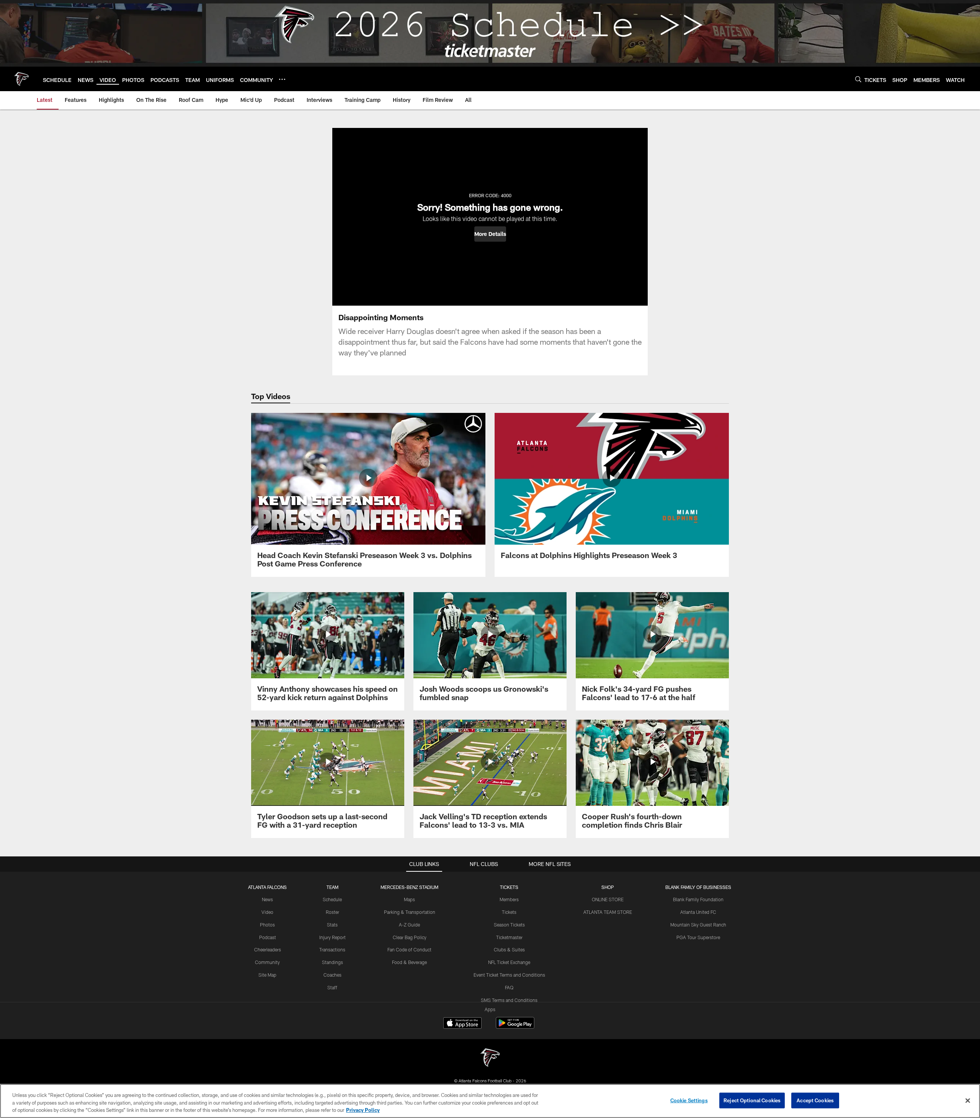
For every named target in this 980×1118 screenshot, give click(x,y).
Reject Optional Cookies (752, 1100)
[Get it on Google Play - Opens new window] (515, 1026)
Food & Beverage (409, 962)
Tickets (509, 912)
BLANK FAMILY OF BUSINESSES (698, 887)
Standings (332, 962)
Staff (332, 987)
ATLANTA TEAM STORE (607, 912)
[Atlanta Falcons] (490, 1058)
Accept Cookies (815, 1100)
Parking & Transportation (409, 912)
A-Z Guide (409, 924)
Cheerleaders (267, 949)
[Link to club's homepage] (21, 79)
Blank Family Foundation (698, 899)
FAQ (509, 987)
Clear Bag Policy (409, 937)
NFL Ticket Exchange (509, 962)
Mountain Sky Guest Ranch (698, 924)
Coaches (332, 974)
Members (509, 899)
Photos (267, 924)
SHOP (607, 887)
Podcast (267, 937)
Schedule (332, 899)
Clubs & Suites (509, 949)
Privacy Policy (363, 1110)
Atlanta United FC (698, 912)
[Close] (967, 1100)
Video (267, 912)
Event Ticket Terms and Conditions (509, 974)
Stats (332, 924)
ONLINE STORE (608, 899)
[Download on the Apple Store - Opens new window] (462, 1023)
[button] (490, 234)
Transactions (332, 949)
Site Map (267, 974)
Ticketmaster (509, 937)
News (267, 899)
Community (267, 962)
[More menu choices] (282, 79)
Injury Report (332, 937)
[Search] (858, 79)
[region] (490, 1101)
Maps (409, 899)
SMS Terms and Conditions (509, 1000)
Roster (332, 912)
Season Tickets (509, 924)
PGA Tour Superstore (698, 937)
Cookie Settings (689, 1100)
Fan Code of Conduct (409, 949)
